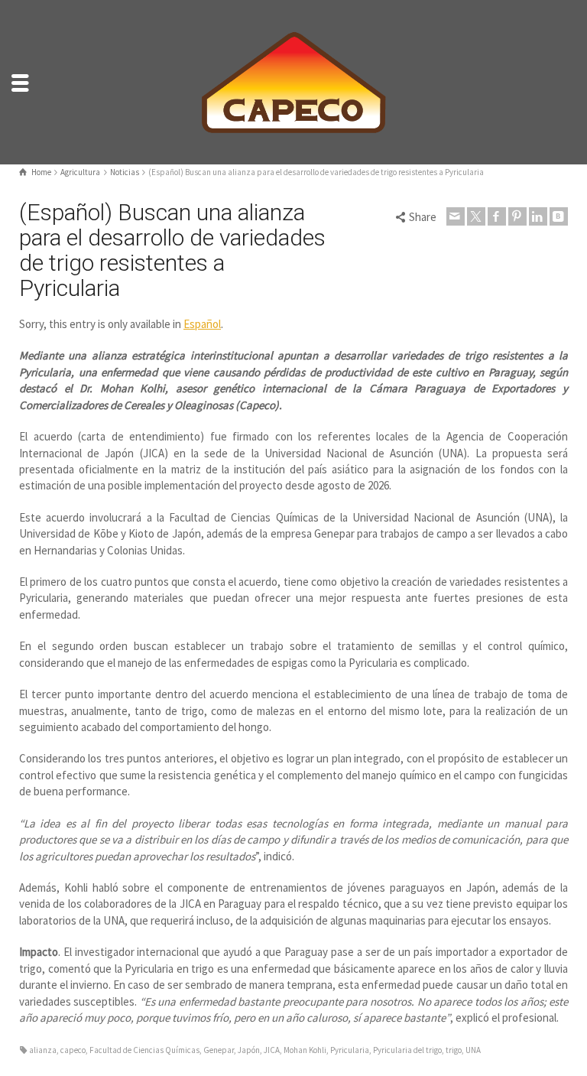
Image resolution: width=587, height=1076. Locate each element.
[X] (476, 216)
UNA (473, 1050)
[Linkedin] (538, 216)
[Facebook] (497, 216)
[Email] (455, 216)
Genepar (218, 1050)
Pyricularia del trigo (407, 1050)
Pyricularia (349, 1050)
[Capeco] (293, 80)
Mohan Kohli (305, 1050)
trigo (454, 1050)
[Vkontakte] (559, 216)
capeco (73, 1050)
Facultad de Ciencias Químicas (144, 1050)
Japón (249, 1050)
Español (202, 324)
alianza (43, 1050)
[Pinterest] (517, 216)
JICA (272, 1050)
